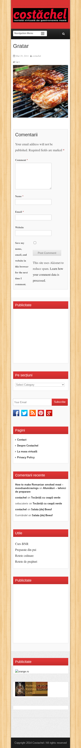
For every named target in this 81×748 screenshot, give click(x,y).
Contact (21, 439)
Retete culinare (24, 555)
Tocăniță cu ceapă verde (45, 497)
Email (19, 211)
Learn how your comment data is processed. (48, 274)
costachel (36, 55)
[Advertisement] (48, 337)
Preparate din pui (25, 550)
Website (19, 227)
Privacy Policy (26, 457)
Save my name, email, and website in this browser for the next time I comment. (22, 263)
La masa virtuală (27, 451)
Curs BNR (22, 544)
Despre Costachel (27, 445)
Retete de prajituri (26, 561)
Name (19, 196)
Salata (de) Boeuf (41, 509)
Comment (21, 160)
